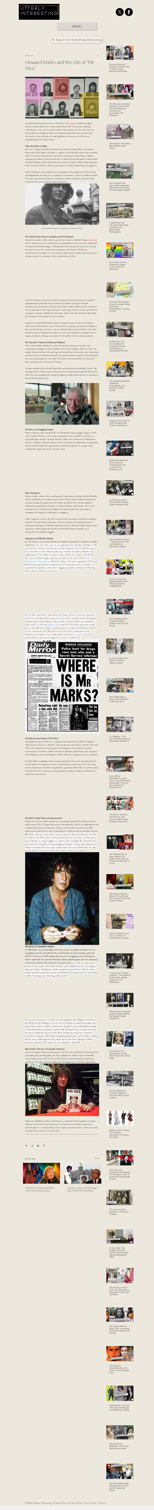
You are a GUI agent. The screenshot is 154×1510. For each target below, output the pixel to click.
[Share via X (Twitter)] (32, 1145)
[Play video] (62, 404)
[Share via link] (44, 1145)
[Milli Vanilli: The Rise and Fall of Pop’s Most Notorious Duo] (41, 1173)
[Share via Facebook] (26, 1145)
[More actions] (97, 55)
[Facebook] (129, 12)
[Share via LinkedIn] (38, 1145)
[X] (120, 12)
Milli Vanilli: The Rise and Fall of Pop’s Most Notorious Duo (40, 1189)
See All (97, 1158)
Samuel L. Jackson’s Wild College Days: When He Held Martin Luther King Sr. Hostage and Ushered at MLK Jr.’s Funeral (82, 1189)
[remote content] (62, 278)
